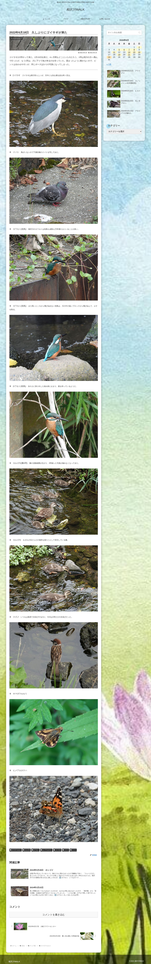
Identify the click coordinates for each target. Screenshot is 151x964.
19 (119, 54)
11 (114, 52)
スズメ (66, 850)
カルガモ (27, 850)
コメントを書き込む (53, 914)
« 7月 (109, 64)
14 (129, 52)
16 (139, 52)
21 (129, 54)
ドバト (74, 850)
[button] (139, 32)
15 (134, 52)
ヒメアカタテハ (47, 850)
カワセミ (36, 850)
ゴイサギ (58, 850)
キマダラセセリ (16, 850)
